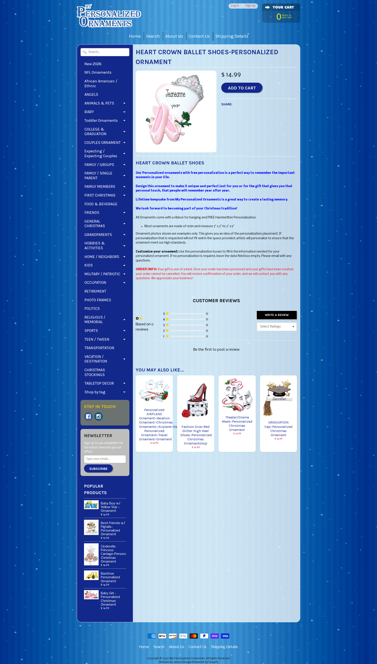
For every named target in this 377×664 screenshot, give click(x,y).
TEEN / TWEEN (96, 339)
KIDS (88, 265)
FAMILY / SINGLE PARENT (98, 175)
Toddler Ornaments (101, 120)
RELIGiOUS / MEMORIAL (94, 319)
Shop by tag (94, 392)
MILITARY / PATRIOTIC (102, 274)
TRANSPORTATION (99, 347)
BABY (89, 111)
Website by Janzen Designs (175, 662)
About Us (174, 36)
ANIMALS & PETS (99, 103)
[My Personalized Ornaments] (109, 21)
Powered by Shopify (205, 662)
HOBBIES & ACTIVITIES (94, 245)
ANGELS (91, 94)
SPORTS (91, 330)
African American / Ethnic (100, 83)
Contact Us (199, 36)
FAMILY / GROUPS (99, 164)
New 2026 (92, 63)
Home (135, 36)
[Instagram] (98, 416)
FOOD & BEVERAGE (100, 204)
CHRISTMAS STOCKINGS (94, 372)
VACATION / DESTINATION (95, 359)
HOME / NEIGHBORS (101, 256)
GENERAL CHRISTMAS (94, 223)
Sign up (250, 6)
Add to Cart (242, 88)
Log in (235, 6)
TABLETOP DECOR (99, 383)
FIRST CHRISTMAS (99, 195)
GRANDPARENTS (98, 234)
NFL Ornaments (97, 72)
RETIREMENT (95, 291)
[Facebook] (88, 416)
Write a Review (277, 315)
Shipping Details (231, 36)
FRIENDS (91, 212)
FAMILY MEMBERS (99, 186)
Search (153, 36)
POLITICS (92, 308)
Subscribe (98, 469)
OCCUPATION (95, 282)
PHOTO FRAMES (97, 300)
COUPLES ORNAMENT (102, 142)
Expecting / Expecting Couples (100, 153)
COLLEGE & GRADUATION (95, 131)
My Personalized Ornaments (187, 658)
